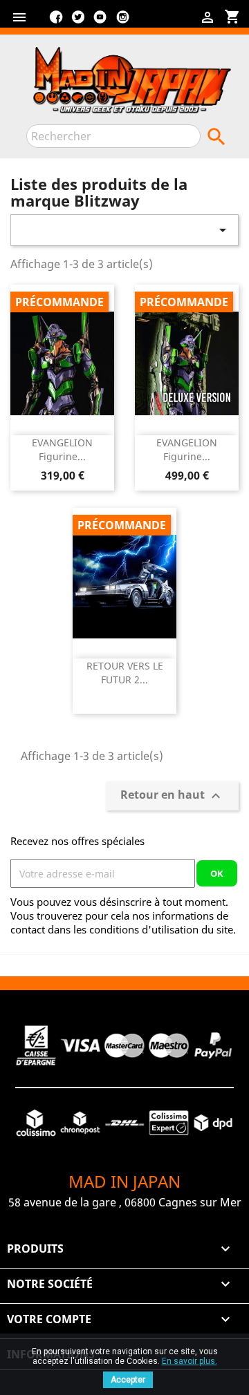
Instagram (122, 22)
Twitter (78, 22)
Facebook (56, 22)
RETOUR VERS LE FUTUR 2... (124, 672)
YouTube (100, 22)
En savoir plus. (189, 1361)
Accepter (128, 1380)
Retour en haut (172, 796)
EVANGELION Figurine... (62, 449)
